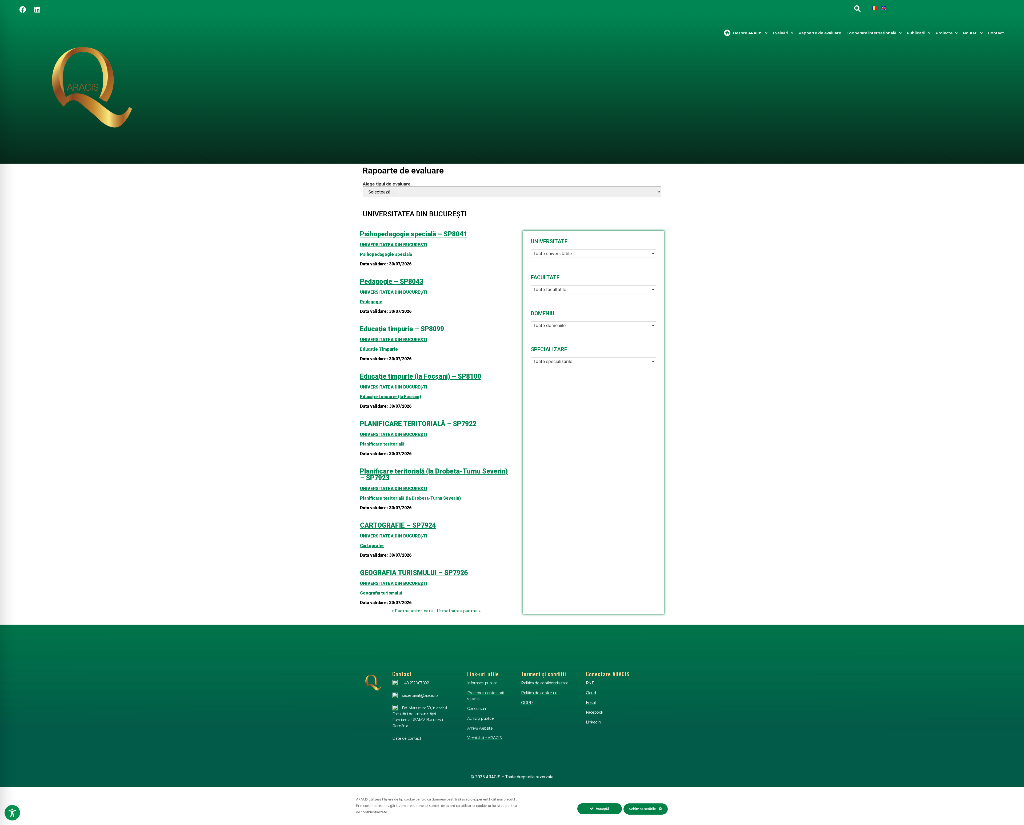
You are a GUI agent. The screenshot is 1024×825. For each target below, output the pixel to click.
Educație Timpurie (379, 349)
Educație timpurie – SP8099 (402, 329)
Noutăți (970, 33)
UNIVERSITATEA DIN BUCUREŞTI (393, 244)
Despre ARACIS (747, 33)
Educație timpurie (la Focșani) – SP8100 (420, 376)
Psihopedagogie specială (386, 254)
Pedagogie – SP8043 (391, 281)
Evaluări (780, 33)
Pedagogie (371, 301)
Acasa (727, 33)
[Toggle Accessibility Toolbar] (12, 812)
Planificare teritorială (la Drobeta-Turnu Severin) (410, 498)
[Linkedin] (37, 9)
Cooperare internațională (871, 33)
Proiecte (944, 33)
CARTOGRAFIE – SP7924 (398, 525)
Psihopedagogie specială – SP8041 (413, 234)
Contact (996, 33)
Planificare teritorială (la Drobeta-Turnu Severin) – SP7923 (434, 474)
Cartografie (372, 545)
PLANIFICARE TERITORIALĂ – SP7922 (418, 424)
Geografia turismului (381, 593)
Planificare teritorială (382, 444)
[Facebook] (22, 9)
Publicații (916, 33)
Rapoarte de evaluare (820, 33)
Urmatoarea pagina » (459, 610)
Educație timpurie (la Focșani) (390, 396)
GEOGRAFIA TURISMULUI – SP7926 (414, 573)
